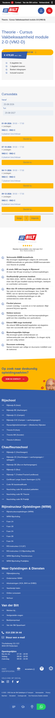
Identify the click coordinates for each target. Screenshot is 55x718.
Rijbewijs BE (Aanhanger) (17, 410)
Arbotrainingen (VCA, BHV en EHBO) (21, 583)
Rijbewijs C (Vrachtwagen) (17, 452)
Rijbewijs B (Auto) (14, 405)
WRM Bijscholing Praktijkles (18, 561)
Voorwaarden (39, 692)
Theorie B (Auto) (13, 430)
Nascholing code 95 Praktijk (18, 499)
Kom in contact (13, 379)
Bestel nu (27, 139)
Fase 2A (10, 531)
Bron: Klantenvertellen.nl (27, 250)
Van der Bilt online (30, 2)
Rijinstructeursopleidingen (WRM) (20, 512)
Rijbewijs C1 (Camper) (16, 415)
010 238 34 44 (14, 632)
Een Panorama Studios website (38, 696)
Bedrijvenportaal (13, 620)
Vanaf (4, 100)
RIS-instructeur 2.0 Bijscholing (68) (21, 551)
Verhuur (10, 598)
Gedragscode (22, 696)
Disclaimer (12, 696)
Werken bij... (12, 610)
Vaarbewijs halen (13, 588)
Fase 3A (10, 541)
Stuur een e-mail (15, 637)
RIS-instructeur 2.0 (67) (16, 546)
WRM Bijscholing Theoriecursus (19, 556)
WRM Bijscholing (13, 516)
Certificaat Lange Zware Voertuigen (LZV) (23, 479)
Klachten (4, 696)
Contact (18, 2)
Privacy (48, 692)
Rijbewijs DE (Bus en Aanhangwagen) (22, 465)
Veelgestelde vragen (15, 615)
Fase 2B (10, 536)
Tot (4, 108)
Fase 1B (10, 526)
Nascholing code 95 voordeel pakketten (22, 489)
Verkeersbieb (44, 2)
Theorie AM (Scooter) (15, 435)
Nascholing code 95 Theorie (18, 494)
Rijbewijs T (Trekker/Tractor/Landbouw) (22, 475)
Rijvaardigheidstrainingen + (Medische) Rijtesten (26, 425)
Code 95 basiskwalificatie (17, 484)
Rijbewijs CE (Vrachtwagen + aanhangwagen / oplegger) (25, 458)
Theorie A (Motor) (14, 440)
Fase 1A (10, 521)
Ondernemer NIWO (14, 578)
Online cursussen (14, 593)
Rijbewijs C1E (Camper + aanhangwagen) (23, 420)
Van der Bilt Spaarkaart (16, 625)
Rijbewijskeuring (13, 573)
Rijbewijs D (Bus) (13, 470)
